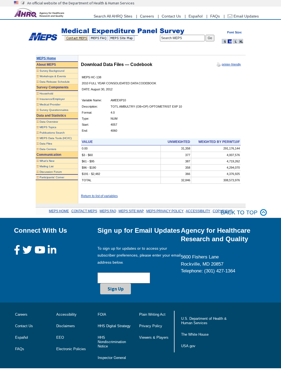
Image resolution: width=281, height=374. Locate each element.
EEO (60, 337)
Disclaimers (65, 326)
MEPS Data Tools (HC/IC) (56, 138)
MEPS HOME (59, 211)
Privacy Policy (150, 326)
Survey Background (52, 70)
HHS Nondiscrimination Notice (112, 341)
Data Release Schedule (55, 81)
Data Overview (49, 121)
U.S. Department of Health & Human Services (204, 321)
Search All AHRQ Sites (113, 16)
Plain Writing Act (152, 314)
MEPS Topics (48, 127)
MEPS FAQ (108, 211)
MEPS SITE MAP (131, 211)
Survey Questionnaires (54, 109)
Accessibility (66, 314)
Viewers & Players (153, 337)
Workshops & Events (53, 76)
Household (46, 93)
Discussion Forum (51, 171)
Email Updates (245, 16)
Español (196, 16)
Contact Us (171, 16)
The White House (195, 334)
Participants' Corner (52, 177)
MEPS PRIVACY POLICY (165, 211)
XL (241, 41)
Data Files (46, 143)
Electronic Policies (71, 349)
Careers (147, 16)
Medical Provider (50, 104)
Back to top (239, 212)
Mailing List (47, 166)
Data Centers (48, 149)
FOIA (102, 314)
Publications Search (52, 132)
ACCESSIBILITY (198, 211)
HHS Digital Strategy (114, 326)
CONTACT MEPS (84, 211)
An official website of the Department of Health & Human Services (80, 3)
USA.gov (188, 346)
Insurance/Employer (52, 98)
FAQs (215, 16)
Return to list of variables (99, 196)
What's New (47, 160)
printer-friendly (231, 64)
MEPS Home (46, 58)
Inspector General (112, 358)
